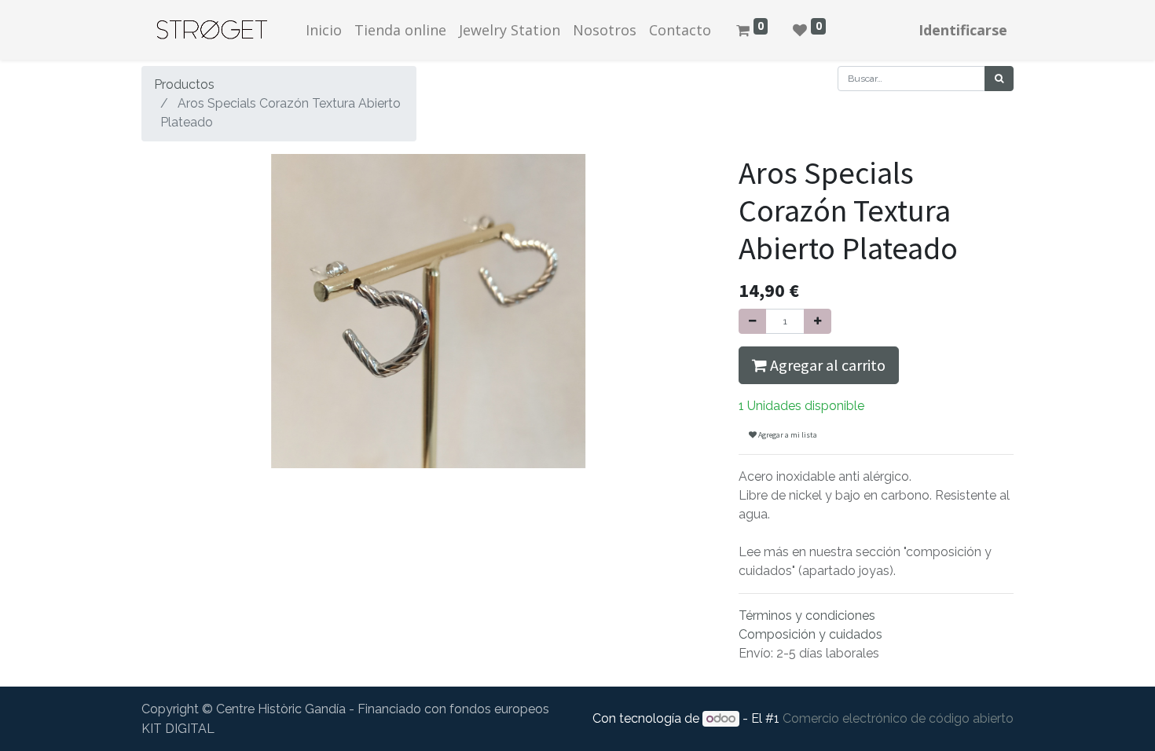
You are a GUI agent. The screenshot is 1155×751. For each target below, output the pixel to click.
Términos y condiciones (807, 615)
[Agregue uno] (817, 321)
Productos (184, 84)
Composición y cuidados (810, 634)
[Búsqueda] (999, 78)
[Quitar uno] (752, 321)
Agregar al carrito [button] (826, 365)
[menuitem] (323, 30)
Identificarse (962, 29)
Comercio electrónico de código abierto (898, 718)
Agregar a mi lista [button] (787, 435)
